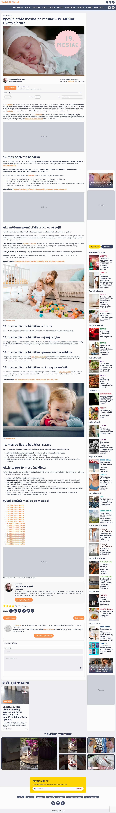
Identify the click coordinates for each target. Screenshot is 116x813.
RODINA (89, 7)
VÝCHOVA (80, 7)
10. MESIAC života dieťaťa (16, 524)
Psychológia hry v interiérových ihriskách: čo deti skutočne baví (106, 501)
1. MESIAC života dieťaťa (15, 505)
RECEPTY (60, 7)
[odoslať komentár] (80, 668)
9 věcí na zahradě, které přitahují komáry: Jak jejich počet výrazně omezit (106, 399)
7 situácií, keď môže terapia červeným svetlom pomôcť (106, 334)
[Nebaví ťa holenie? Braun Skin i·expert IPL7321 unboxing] (72, 762)
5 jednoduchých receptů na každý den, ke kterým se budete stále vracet (106, 413)
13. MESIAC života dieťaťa (16, 530)
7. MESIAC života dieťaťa (15, 517)
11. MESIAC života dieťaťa (16, 526)
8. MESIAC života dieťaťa (15, 520)
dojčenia (31, 175)
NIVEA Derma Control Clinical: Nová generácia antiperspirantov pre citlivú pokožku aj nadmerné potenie (106, 483)
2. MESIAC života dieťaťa (15, 507)
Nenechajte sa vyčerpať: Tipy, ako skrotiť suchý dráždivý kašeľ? (106, 430)
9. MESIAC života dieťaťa (15, 522)
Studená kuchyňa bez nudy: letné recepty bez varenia (106, 614)
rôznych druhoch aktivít (34, 119)
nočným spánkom (9, 166)
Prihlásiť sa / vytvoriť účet (44, 636)
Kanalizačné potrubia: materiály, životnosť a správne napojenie (104, 568)
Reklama (40, 797)
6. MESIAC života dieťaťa (15, 515)
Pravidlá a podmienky (55, 797)
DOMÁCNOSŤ (70, 7)
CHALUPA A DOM (106, 562)
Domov (5, 15)
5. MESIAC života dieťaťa (15, 513)
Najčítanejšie (95, 247)
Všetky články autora (23, 600)
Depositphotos (10, 320)
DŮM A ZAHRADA (106, 394)
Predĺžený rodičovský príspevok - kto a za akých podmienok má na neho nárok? (40, 189)
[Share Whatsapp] (15, 611)
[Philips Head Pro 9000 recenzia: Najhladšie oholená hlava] (101, 745)
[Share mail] (32, 611)
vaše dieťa (38, 115)
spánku (10, 111)
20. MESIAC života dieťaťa (16, 542)
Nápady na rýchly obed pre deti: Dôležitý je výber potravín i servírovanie (39, 261)
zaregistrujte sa (48, 629)
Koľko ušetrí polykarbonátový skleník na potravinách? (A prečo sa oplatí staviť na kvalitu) (106, 517)
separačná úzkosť (29, 244)
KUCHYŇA (103, 595)
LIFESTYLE (103, 256)
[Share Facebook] (11, 611)
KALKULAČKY (99, 7)
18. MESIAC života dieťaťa (16, 540)
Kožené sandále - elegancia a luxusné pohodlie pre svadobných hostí (106, 317)
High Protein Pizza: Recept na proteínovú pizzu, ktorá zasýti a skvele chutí (106, 367)
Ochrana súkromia (74, 797)
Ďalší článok (79, 618)
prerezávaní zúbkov (38, 357)
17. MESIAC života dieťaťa (16, 538)
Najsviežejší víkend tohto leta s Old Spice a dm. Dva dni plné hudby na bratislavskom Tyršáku (106, 263)
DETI (101, 497)
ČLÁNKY (103, 426)
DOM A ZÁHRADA (106, 511)
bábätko (10, 105)
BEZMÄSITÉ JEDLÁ (106, 609)
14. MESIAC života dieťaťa (16, 532)
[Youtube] (110, 2)
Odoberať (79, 788)
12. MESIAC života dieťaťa (16, 528)
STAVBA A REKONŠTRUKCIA (106, 530)
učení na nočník (65, 372)
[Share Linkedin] (28, 611)
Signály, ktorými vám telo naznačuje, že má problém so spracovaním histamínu (106, 349)
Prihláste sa (17, 625)
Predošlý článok (10, 618)
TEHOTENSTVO (17, 7)
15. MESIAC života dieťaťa (16, 534)
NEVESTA (103, 295)
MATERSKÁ (36, 7)
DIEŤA (44, 7)
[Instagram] (113, 2)
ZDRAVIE (52, 7)
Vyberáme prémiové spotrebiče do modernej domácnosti (105, 601)
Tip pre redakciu (91, 797)
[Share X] (19, 611)
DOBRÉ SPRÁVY (105, 460)
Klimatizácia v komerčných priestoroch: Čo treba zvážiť (105, 551)
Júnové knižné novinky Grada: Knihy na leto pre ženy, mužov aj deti (106, 649)
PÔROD (27, 7)
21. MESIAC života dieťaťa (16, 544)
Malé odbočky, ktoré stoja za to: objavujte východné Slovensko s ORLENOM (106, 466)
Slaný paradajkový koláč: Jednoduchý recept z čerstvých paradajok (106, 382)
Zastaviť (8, 97)
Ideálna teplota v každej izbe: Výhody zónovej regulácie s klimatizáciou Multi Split (106, 583)
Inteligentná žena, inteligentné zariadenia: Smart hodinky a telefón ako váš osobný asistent (106, 447)
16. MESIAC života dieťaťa (16, 536)
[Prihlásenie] (109, 7)
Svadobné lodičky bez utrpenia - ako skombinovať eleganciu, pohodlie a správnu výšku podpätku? (106, 302)
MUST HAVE (104, 311)
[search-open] (113, 7)
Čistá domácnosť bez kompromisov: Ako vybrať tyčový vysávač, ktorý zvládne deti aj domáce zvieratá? (106, 634)
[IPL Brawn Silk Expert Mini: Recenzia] (101, 762)
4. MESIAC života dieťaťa (15, 511)
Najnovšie (107, 247)
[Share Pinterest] (24, 611)
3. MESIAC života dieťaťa (15, 509)
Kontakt (30, 797)
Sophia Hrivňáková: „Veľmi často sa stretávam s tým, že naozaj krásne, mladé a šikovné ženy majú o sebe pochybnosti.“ (106, 281)
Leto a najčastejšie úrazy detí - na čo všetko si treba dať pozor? (36, 380)
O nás (21, 797)
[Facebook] (107, 2)
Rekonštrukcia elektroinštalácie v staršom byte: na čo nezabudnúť (106, 537)
